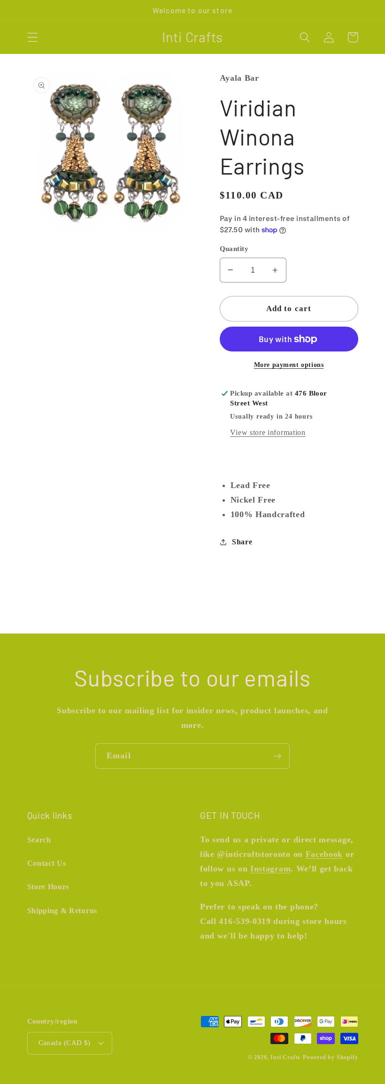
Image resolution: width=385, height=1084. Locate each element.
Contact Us (46, 863)
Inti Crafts (285, 1057)
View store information (267, 432)
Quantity (234, 248)
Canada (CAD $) (64, 1042)
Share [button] (242, 542)
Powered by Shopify (330, 1057)
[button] (33, 37)
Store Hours (48, 887)
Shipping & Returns (62, 911)
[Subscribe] (277, 756)
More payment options (289, 364)
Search (39, 840)
